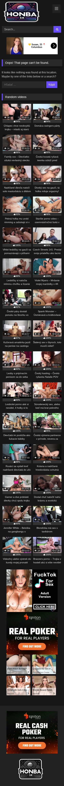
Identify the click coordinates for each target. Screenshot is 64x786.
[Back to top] (53, 776)
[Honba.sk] (26, 12)
